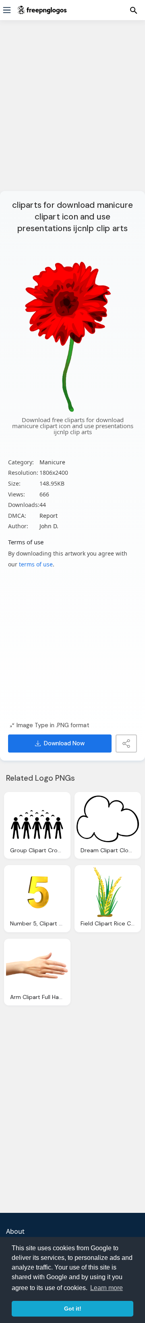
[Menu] (7, 10)
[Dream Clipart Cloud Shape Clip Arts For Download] (108, 819)
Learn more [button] (106, 1287)
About (15, 1231)
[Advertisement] (72, 110)
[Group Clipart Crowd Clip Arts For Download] (37, 819)
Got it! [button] (72, 1308)
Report (48, 515)
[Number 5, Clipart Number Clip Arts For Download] (37, 892)
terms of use (36, 564)
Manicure (52, 462)
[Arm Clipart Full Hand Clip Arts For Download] (37, 966)
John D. (48, 526)
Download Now (64, 743)
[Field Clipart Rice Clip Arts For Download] (108, 892)
